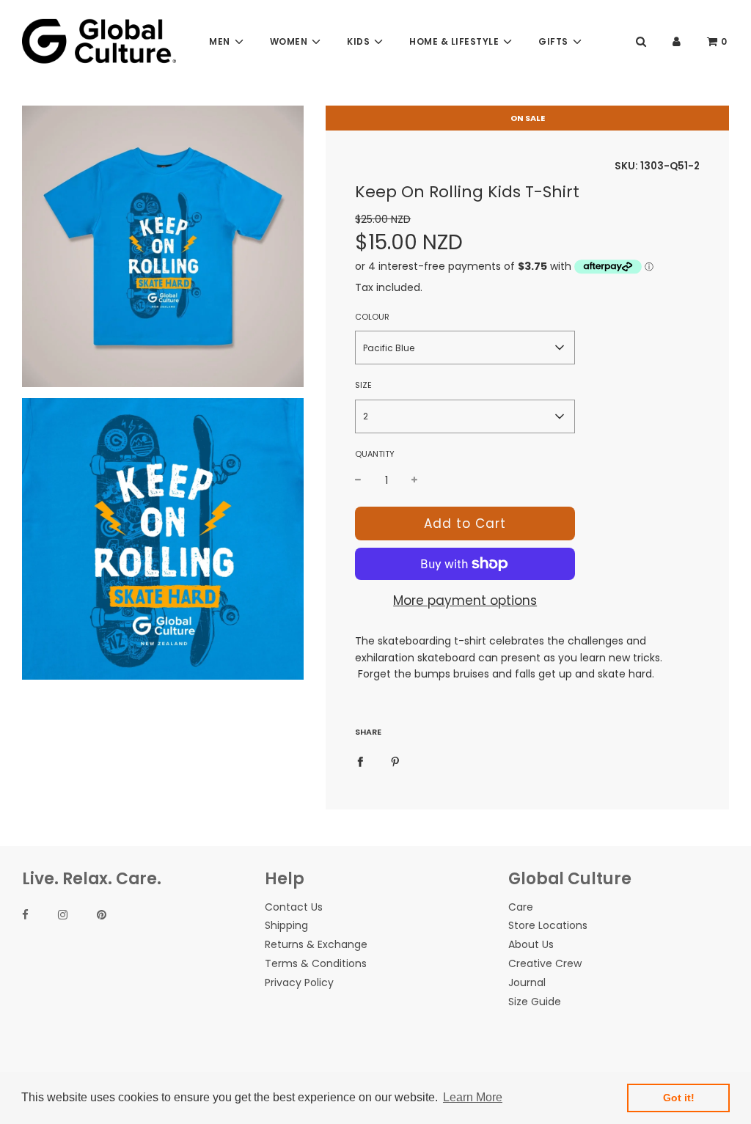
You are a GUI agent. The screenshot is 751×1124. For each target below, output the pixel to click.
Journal (527, 982)
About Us (531, 944)
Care (520, 907)
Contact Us (294, 907)
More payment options (465, 600)
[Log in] (676, 41)
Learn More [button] (472, 1097)
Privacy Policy (299, 982)
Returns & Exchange (316, 944)
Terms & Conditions (316, 963)
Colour (372, 317)
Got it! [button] (679, 1097)
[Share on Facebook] (360, 760)
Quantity (375, 454)
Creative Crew (545, 963)
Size (363, 385)
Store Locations (547, 925)
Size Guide (534, 1001)
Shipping (286, 925)
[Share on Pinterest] (395, 760)
